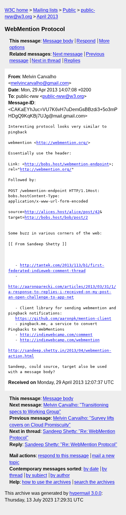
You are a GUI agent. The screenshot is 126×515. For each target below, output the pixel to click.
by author (60, 475)
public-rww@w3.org (63, 96)
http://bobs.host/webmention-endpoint (67, 164)
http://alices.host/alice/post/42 (62, 212)
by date (91, 468)
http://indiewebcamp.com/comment (56, 334)
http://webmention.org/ (62, 142)
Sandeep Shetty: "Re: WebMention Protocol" (71, 444)
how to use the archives (46, 482)
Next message (68, 54)
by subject (36, 475)
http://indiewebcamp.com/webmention (60, 340)
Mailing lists (45, 10)
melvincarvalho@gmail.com (40, 83)
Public (69, 10)
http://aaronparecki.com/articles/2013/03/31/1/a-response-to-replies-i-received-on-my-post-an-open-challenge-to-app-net (62, 291)
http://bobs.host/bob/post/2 (56, 217)
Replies (72, 60)
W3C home (16, 10)
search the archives (94, 482)
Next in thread (46, 60)
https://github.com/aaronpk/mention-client (63, 318)
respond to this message (63, 455)
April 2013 (47, 16)
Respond (86, 40)
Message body (58, 40)
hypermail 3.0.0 (85, 493)
